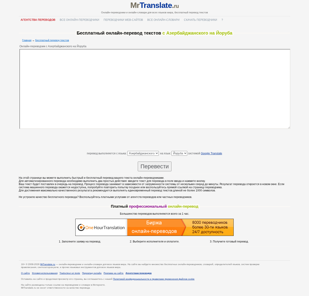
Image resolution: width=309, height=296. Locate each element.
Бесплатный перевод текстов (52, 40)
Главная (26, 40)
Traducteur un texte (69, 273)
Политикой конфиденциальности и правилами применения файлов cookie (154, 279)
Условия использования (44, 273)
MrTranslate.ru (47, 264)
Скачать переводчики (200, 19)
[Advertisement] (154, 141)
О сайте (25, 273)
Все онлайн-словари (163, 19)
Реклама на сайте (114, 273)
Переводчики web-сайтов (123, 19)
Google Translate (211, 153)
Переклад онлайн (92, 273)
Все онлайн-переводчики (79, 19)
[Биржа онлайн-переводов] (154, 235)
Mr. (154, 5)
